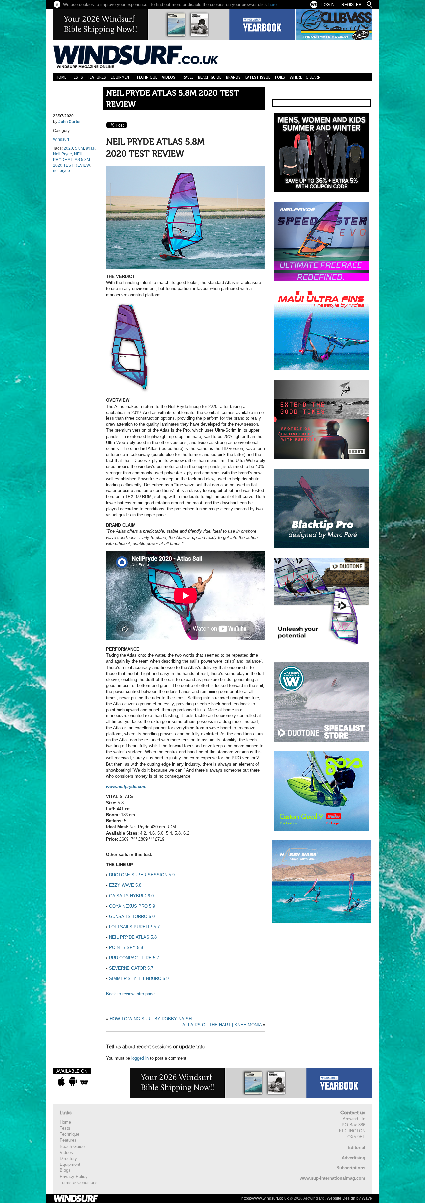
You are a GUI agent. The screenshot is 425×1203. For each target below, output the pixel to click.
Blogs (65, 1170)
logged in (140, 1058)
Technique (146, 77)
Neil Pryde (62, 154)
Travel (186, 77)
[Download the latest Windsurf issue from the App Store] (61, 1081)
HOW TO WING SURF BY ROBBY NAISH (151, 1018)
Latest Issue (257, 77)
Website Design (341, 1198)
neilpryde (61, 170)
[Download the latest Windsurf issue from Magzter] (84, 1081)
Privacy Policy (74, 1176)
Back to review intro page (130, 993)
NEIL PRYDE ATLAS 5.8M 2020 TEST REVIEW (172, 99)
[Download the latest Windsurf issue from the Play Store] (72, 1081)
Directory (68, 1158)
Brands (233, 77)
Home (61, 77)
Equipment (121, 77)
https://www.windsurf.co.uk (265, 1198)
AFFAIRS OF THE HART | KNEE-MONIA (222, 1024)
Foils (280, 77)
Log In (328, 4)
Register (351, 4)
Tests (77, 77)
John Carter (69, 121)
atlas (90, 148)
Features (97, 77)
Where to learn (305, 77)
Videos (168, 77)
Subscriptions (350, 1167)
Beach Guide (209, 77)
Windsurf (61, 139)
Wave (367, 1198)
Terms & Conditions (79, 1182)
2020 (68, 148)
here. (273, 4)
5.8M (79, 148)
